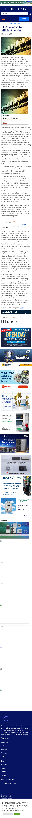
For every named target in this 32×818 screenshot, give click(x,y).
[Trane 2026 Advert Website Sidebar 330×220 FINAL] (14, 380)
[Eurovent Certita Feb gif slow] (16, 593)
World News (17, 23)
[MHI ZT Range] (16, 465)
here (21, 308)
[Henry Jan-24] (16, 401)
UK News (4, 746)
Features (4, 749)
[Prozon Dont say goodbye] (16, 486)
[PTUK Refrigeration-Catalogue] (14, 614)
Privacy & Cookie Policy (9, 783)
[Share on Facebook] (3, 321)
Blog (2, 761)
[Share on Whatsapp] (8, 321)
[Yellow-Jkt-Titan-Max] (16, 359)
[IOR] (14, 699)
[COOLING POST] (14, 656)
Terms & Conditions (7, 780)
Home (10, 23)
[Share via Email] (17, 321)
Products (4, 753)
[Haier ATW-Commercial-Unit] (14, 444)
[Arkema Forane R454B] (16, 508)
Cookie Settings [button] (8, 814)
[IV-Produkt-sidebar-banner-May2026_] (14, 422)
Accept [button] (17, 814)
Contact (3, 772)
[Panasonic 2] (14, 529)
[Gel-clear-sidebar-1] (16, 635)
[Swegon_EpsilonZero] (16, 571)
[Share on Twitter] (12, 321)
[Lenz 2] (14, 678)
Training (4, 765)
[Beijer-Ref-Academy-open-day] (16, 337)
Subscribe (24, 19)
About (3, 768)
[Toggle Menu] (3, 19)
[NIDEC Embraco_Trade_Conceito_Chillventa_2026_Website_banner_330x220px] (14, 550)
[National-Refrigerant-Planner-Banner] (16, 3)
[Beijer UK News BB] (16, 312)
